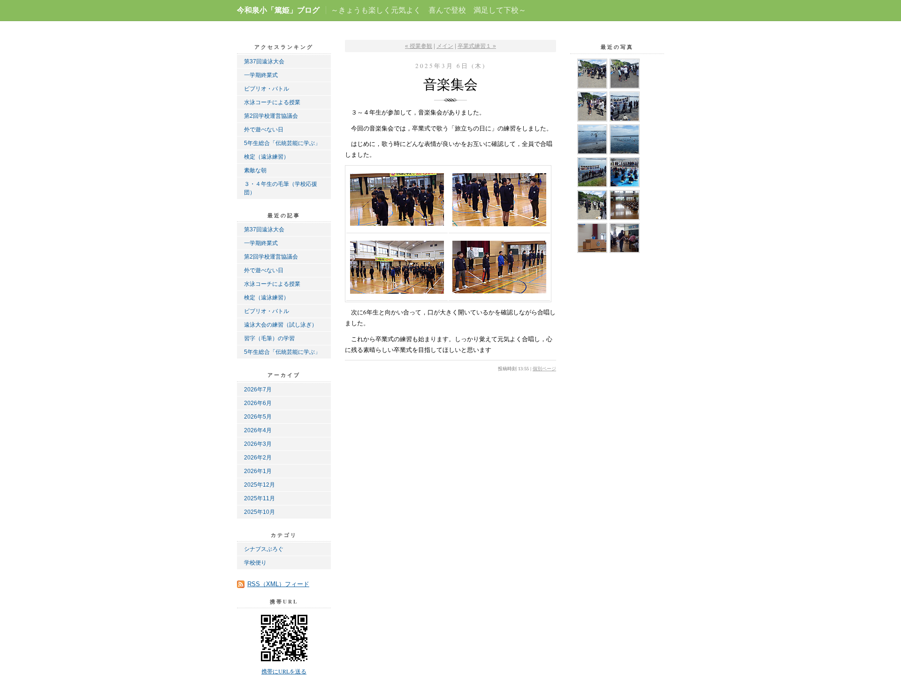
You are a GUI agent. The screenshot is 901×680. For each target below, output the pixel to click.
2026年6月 (258, 403)
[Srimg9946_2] (625, 238)
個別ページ (544, 368)
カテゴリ (284, 535)
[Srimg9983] (625, 139)
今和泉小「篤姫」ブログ (278, 10)
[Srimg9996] (592, 107)
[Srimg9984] (592, 139)
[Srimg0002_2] (592, 74)
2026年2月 (258, 457)
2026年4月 (258, 430)
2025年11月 (259, 498)
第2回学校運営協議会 (271, 116)
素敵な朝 (255, 170)
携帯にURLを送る (283, 671)
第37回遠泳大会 (264, 61)
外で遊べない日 (263, 129)
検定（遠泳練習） (266, 156)
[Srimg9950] (625, 205)
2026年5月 (258, 416)
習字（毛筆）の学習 (269, 338)
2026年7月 (258, 389)
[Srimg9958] (592, 172)
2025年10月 (259, 512)
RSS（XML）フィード (278, 584)
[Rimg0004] (592, 205)
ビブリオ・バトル (266, 88)
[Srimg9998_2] (625, 74)
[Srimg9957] (625, 172)
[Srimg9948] (592, 238)
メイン (444, 46)
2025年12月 (259, 484)
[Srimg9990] (625, 107)
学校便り (255, 562)
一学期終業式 (261, 75)
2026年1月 (258, 471)
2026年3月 (258, 444)
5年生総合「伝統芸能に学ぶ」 (282, 143)
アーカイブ (283, 375)
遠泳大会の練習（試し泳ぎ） (280, 324)
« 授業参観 (418, 46)
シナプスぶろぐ (263, 549)
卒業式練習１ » (477, 46)
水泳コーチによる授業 (272, 102)
